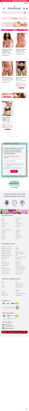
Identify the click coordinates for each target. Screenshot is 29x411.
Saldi (17, 255)
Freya (17, 233)
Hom (2, 283)
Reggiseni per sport (5, 250)
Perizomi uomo (4, 295)
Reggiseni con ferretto (6, 246)
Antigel (3, 218)
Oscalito (3, 238)
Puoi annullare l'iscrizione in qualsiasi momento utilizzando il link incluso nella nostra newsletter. (13, 168)
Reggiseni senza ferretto (6, 255)
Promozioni (18, 263)
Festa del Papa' (19, 287)
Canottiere (18, 290)
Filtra (14, 18)
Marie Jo (3, 235)
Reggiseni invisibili (5, 253)
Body (17, 246)
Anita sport (18, 230)
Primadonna (18, 225)
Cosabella (18, 231)
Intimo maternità (5, 263)
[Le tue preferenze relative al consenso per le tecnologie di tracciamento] (26, 408)
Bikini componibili (5, 273)
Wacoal (17, 238)
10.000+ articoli (8, 324)
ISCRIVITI (14, 171)
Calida (17, 220)
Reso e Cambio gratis (9, 326)
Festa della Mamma (5, 268)
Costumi (3, 291)
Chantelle (3, 231)
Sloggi (2, 227)
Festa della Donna (5, 270)
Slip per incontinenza (20, 257)
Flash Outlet (4, 258)
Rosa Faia (3, 237)
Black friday (18, 261)
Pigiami (3, 267)
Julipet (2, 285)
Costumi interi (19, 273)
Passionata (3, 225)
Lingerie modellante (20, 253)
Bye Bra (3, 220)
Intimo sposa (4, 261)
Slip (16, 250)
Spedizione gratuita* (9, 328)
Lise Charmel (4, 223)
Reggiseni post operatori (7, 248)
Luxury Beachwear (20, 272)
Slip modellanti (4, 265)
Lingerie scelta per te (20, 267)
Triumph (17, 227)
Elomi (2, 221)
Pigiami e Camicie (19, 283)
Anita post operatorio (6, 230)
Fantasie (17, 221)
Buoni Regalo (19, 258)
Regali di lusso (19, 265)
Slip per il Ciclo (4, 272)
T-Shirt (17, 291)
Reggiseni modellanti (6, 251)
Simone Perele (19, 237)
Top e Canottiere (19, 251)
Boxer (17, 281)
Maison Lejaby (19, 223)
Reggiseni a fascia (5, 257)
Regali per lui (4, 293)
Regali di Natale (19, 285)
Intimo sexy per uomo (20, 293)
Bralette (17, 248)
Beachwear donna (20, 270)
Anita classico (19, 218)
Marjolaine (18, 235)
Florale (3, 233)
